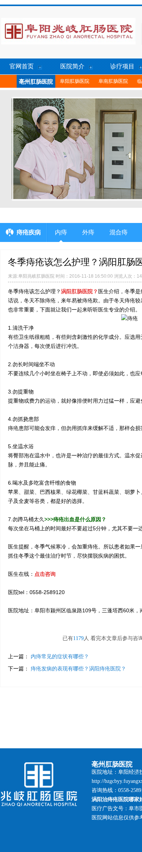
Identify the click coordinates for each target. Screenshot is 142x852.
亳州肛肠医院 (36, 82)
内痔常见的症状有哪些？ (60, 656)
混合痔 (118, 232)
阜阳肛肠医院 (74, 81)
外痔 (88, 232)
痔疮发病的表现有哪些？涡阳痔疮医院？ (78, 668)
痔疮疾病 (29, 232)
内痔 (61, 232)
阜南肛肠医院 (113, 81)
